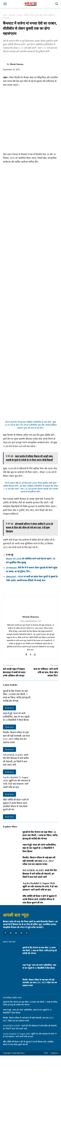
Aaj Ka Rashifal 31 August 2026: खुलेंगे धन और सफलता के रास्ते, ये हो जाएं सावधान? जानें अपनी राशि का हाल (40, 886)
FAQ (46, 1053)
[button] (5, 4)
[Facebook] (6, 58)
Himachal (12, 15)
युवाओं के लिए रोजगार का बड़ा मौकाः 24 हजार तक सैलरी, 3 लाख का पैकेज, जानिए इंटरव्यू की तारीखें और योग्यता (40, 835)
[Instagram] (10, 933)
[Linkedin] (16, 933)
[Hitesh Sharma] (5, 64)
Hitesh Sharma (16, 64)
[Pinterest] (20, 58)
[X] (13, 58)
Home (5, 15)
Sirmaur (19, 15)
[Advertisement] (30, 121)
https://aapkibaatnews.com (30, 621)
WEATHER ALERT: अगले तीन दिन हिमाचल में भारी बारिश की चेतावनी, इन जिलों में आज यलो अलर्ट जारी (40, 873)
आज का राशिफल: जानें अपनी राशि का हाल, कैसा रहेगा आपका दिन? (45, 672)
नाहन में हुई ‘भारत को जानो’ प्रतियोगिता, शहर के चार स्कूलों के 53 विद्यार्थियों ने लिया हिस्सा (16, 716)
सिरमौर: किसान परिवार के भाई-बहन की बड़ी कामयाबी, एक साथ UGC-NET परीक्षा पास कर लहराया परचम (39, 860)
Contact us (54, 1053)
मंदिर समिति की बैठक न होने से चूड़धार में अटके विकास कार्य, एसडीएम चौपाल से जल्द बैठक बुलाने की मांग (39, 899)
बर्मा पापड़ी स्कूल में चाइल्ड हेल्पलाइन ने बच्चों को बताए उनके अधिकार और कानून (14, 672)
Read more (9, 708)
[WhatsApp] (26, 58)
